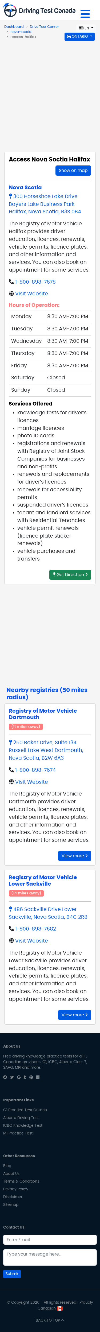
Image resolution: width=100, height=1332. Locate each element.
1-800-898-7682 (35, 929)
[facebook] (5, 1077)
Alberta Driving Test (21, 1118)
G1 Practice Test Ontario (25, 1110)
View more (73, 856)
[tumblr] (25, 1077)
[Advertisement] (50, 94)
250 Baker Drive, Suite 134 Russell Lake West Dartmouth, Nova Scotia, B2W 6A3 (46, 750)
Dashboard (14, 27)
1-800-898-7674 (35, 770)
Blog (7, 1166)
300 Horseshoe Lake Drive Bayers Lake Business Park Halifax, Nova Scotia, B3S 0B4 (45, 204)
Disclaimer (12, 1197)
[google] (19, 1077)
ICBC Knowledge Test (22, 1126)
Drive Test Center (44, 27)
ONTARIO (80, 36)
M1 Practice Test (18, 1133)
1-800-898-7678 (35, 282)
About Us (11, 1174)
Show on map (73, 170)
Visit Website (31, 293)
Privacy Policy (15, 1189)
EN (86, 28)
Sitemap (10, 1205)
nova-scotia (20, 32)
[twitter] (12, 1077)
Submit (12, 1274)
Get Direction (70, 575)
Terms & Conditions (21, 1181)
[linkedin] (37, 1077)
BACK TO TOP (48, 1320)
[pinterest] (31, 1077)
